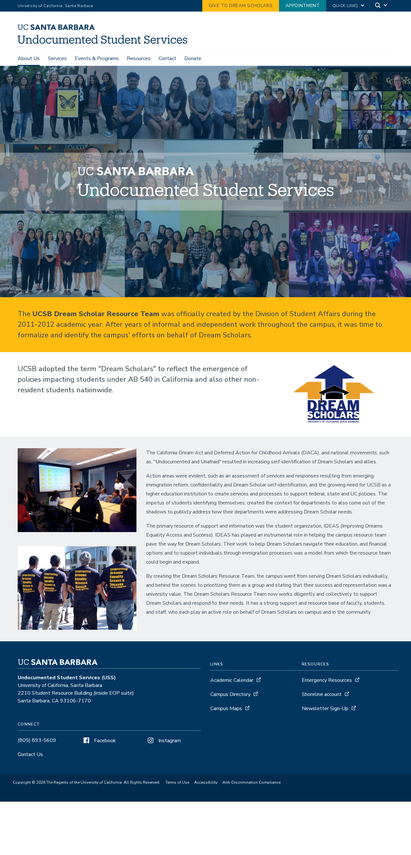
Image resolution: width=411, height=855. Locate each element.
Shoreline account (322, 694)
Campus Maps (226, 708)
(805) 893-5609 (37, 740)
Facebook (104, 740)
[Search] (381, 6)
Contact (167, 58)
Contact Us (30, 754)
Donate (192, 58)
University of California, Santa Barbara (55, 5)
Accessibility (205, 782)
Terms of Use (177, 782)
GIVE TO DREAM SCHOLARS (241, 6)
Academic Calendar (231, 680)
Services (57, 58)
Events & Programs (97, 58)
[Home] (105, 42)
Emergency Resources (327, 680)
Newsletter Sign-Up (325, 708)
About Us (29, 58)
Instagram (169, 740)
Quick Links (345, 5)
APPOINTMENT (302, 6)
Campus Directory (230, 694)
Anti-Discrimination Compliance (252, 782)
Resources (139, 58)
